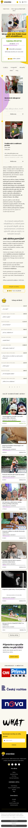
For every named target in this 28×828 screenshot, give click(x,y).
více (14, 817)
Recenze (14, 790)
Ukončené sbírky (14, 774)
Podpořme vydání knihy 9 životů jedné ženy (13, 590)
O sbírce (5, 67)
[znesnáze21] (6, 2)
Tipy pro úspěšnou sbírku (14, 788)
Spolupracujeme (14, 805)
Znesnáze (13, 795)
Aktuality (22, 67)
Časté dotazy (14, 786)
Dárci (11, 71)
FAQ (17, 71)
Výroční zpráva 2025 (14, 803)
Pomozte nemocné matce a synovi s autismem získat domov (11, 561)
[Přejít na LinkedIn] (19, 764)
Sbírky (14, 772)
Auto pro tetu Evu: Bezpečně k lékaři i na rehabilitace (13, 624)
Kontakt (14, 799)
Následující (19, 387)
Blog (14, 792)
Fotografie (14, 67)
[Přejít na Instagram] (12, 764)
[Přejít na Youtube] (16, 764)
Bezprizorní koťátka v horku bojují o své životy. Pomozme (12, 446)
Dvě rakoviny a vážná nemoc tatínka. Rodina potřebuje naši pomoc (12, 503)
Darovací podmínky (14, 778)
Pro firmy (14, 776)
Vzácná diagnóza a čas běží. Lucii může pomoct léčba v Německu (12, 417)
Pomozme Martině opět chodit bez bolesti (13, 475)
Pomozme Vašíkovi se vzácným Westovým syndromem (13, 532)
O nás (14, 801)
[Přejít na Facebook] (9, 764)
